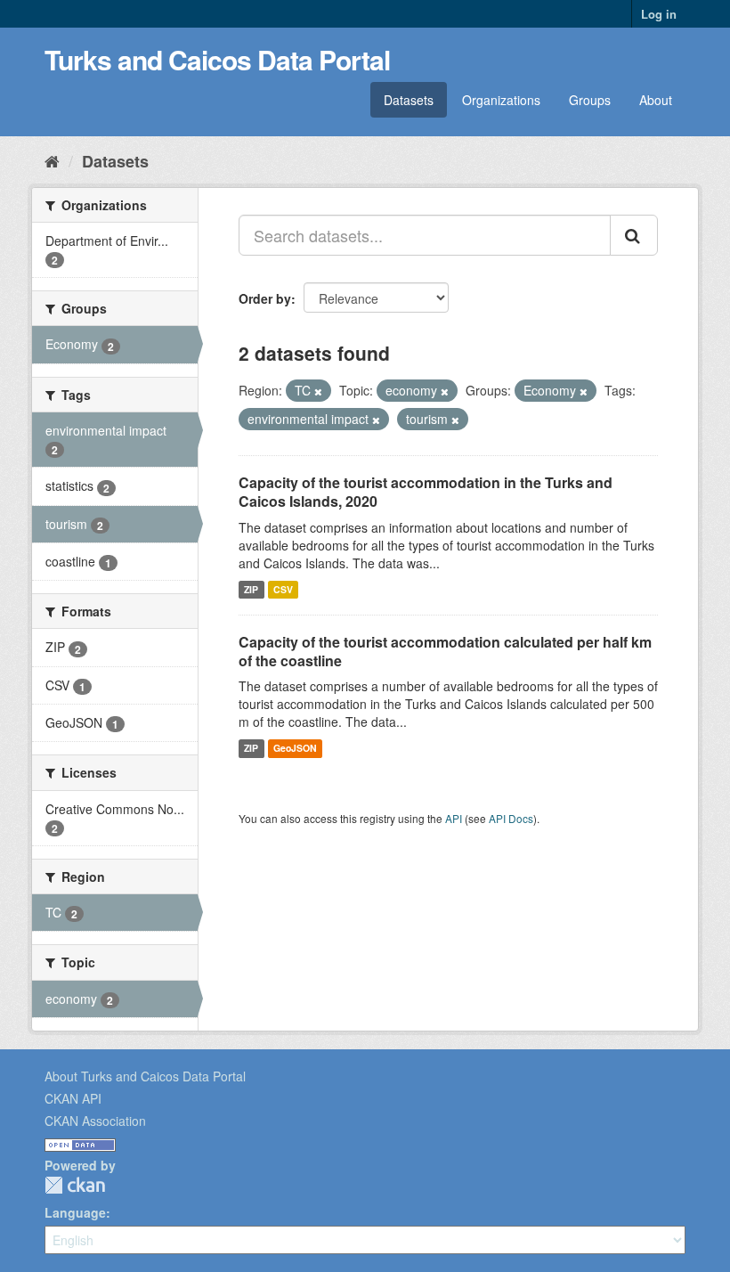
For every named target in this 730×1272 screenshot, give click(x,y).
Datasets (409, 100)
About (655, 100)
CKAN (75, 1185)
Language (75, 1212)
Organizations (501, 100)
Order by (265, 298)
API (453, 818)
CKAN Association (95, 1120)
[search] (634, 235)
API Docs (511, 818)
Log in (659, 13)
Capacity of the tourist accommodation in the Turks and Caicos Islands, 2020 (425, 491)
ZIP (251, 589)
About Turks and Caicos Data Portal (145, 1076)
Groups (590, 100)
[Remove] (318, 391)
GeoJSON (295, 747)
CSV (283, 589)
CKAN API (73, 1098)
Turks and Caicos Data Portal (217, 59)
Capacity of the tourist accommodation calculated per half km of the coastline (445, 651)
